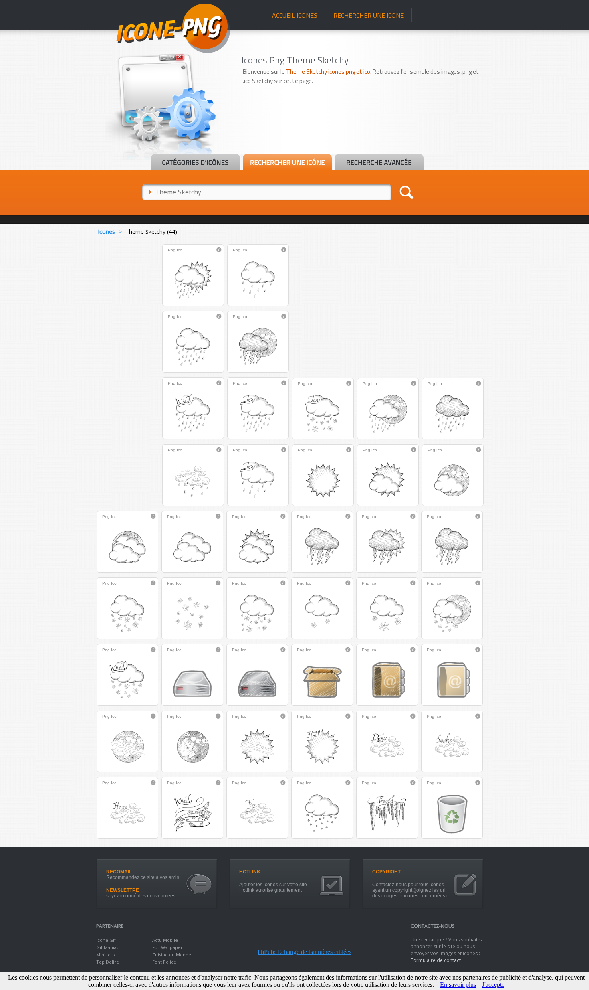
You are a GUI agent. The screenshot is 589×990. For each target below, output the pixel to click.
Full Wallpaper (167, 947)
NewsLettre (122, 890)
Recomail (119, 872)
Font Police (164, 962)
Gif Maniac (107, 947)
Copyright (386, 872)
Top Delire (107, 962)
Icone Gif (106, 940)
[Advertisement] (367, 131)
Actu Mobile (165, 940)
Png (171, 250)
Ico (179, 250)
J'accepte (493, 984)
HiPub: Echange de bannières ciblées (304, 951)
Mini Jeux (106, 955)
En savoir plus (458, 984)
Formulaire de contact (436, 960)
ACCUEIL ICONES (294, 15)
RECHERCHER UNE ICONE (368, 15)
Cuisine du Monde (171, 955)
